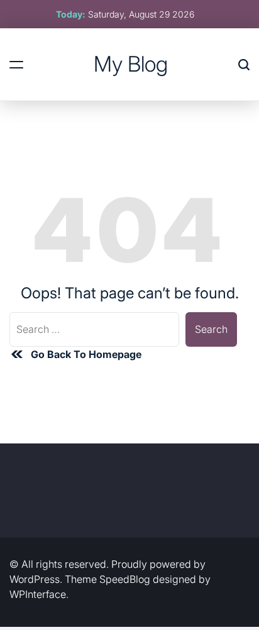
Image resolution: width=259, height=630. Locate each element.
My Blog (131, 64)
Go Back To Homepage (86, 354)
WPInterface (37, 594)
